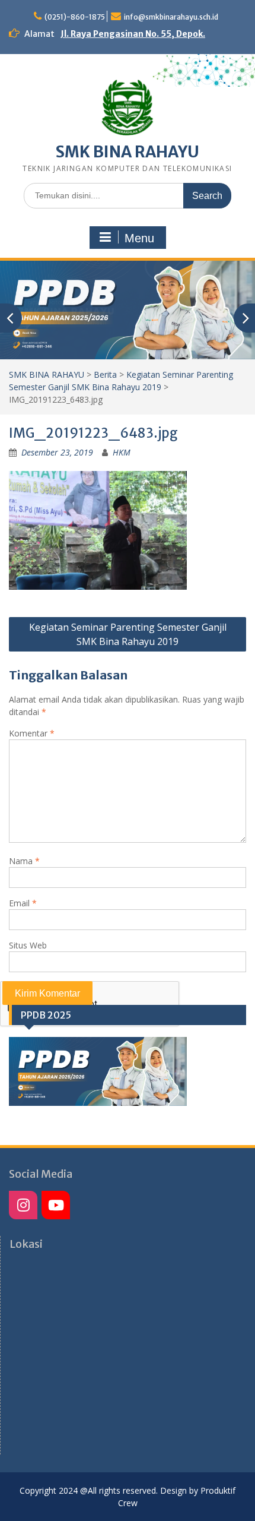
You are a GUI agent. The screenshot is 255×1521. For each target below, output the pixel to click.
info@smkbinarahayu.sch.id (171, 16)
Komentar (32, 733)
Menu (139, 238)
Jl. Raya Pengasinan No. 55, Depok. (132, 34)
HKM (121, 452)
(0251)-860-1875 (74, 16)
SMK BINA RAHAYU (127, 152)
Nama (24, 861)
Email (23, 903)
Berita (105, 374)
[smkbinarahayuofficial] (23, 1205)
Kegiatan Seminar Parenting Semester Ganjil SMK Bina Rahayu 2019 (128, 634)
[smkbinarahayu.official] (56, 1205)
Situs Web (28, 945)
